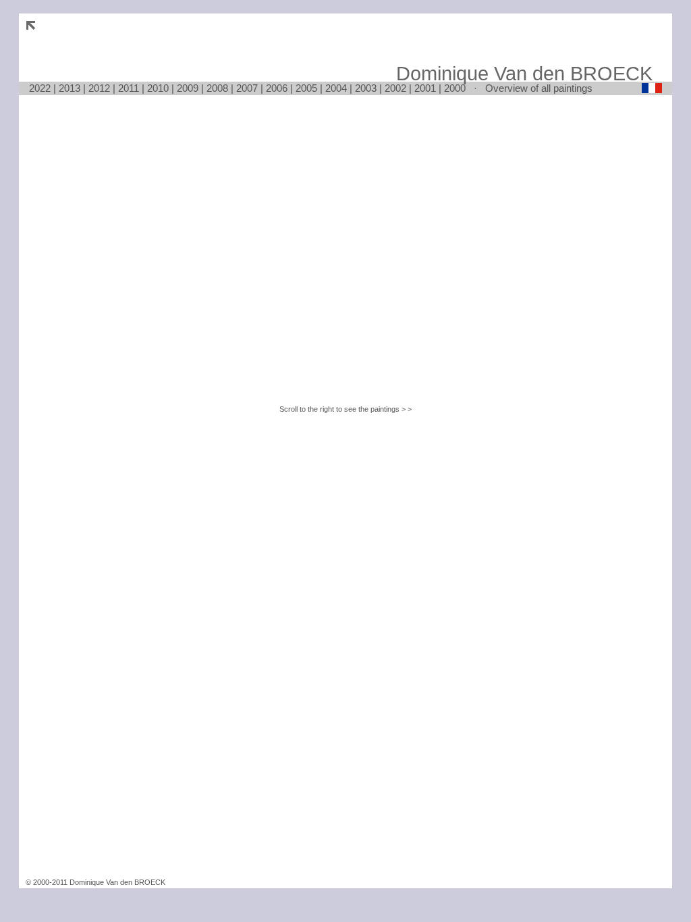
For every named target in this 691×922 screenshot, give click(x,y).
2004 (336, 88)
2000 (455, 88)
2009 (187, 88)
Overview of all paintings (538, 88)
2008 (217, 88)
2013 (69, 88)
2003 (366, 88)
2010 (158, 88)
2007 (247, 88)
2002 (395, 88)
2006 (276, 88)
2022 (40, 88)
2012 (99, 88)
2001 (425, 88)
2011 (128, 88)
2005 (306, 88)
